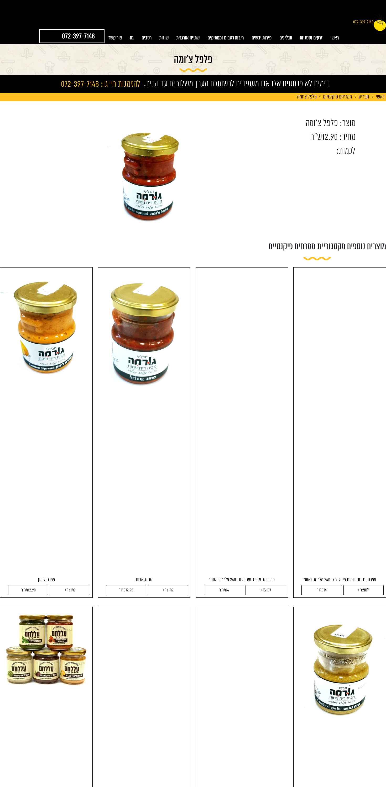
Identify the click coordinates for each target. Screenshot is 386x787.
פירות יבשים (262, 37)
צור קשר (115, 37)
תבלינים (285, 37)
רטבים (147, 37)
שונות (164, 37)
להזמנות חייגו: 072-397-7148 (100, 83)
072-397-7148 (363, 22)
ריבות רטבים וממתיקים (225, 37)
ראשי (334, 37)
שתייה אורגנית (188, 37)
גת (132, 37)
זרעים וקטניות (311, 37)
